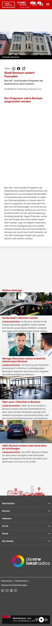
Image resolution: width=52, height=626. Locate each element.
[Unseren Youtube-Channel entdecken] (7, 590)
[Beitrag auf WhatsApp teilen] (13, 68)
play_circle (41, 619)
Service (6, 511)
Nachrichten (8, 503)
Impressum (6, 581)
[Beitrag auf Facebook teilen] (18, 68)
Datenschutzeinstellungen (14, 585)
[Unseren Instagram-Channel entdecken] (15, 590)
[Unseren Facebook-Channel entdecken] (11, 590)
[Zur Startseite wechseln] (8, 4)
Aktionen (6, 518)
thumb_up (46, 619)
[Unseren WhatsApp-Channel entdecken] (2, 590)
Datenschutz (21, 581)
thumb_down (36, 619)
